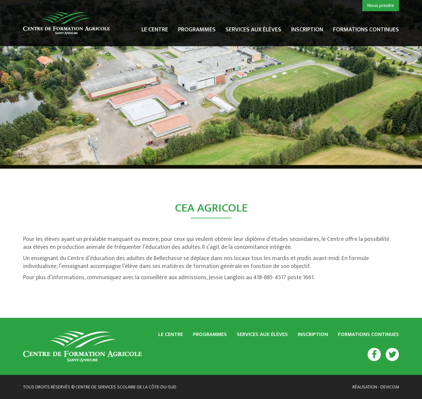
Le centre (154, 30)
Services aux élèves (253, 30)
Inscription (307, 30)
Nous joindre (380, 5)
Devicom (389, 387)
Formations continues (366, 29)
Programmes (197, 30)
